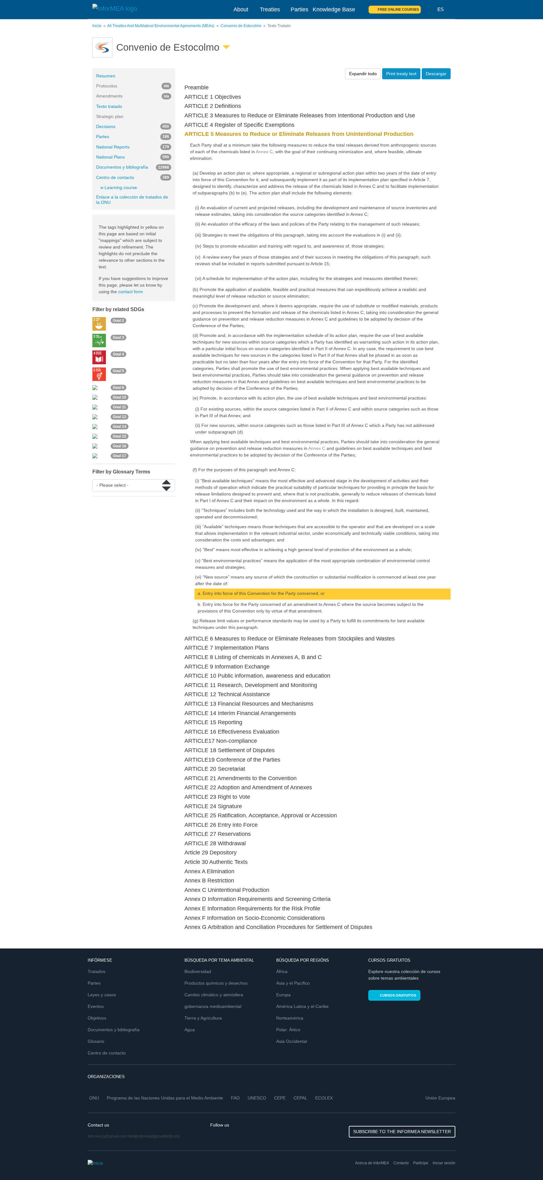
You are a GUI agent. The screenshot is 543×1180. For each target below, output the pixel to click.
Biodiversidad (197, 971)
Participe (420, 1163)
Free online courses (398, 9)
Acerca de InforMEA (372, 1163)
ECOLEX (324, 1097)
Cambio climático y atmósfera (213, 994)
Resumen (105, 75)
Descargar (436, 73)
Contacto (401, 1163)
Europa (283, 994)
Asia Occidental (291, 1041)
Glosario (96, 1041)
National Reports (132, 146)
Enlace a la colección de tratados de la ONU (132, 199)
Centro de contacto (132, 177)
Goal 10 (119, 397)
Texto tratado (109, 106)
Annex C (264, 151)
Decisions (132, 126)
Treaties (270, 9)
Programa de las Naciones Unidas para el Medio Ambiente (165, 1097)
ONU (94, 1097)
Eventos (96, 1006)
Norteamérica (289, 1018)
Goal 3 (118, 337)
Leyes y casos (102, 994)
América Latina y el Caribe (302, 1006)
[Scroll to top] (525, 1162)
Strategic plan (109, 116)
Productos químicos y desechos (216, 983)
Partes (132, 136)
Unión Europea (440, 1097)
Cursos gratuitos (398, 995)
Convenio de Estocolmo (241, 26)
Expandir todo (363, 73)
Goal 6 (118, 387)
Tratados (96, 971)
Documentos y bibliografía (132, 167)
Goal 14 (119, 426)
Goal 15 (119, 436)
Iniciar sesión (444, 1163)
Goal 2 (118, 320)
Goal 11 (119, 407)
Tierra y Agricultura (203, 1018)
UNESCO (257, 1097)
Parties (299, 9)
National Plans (132, 156)
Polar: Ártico (288, 1029)
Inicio (96, 26)
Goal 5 (118, 371)
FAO (235, 1097)
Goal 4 (118, 354)
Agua (189, 1029)
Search (429, 9)
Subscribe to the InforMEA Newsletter (402, 1131)
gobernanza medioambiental (212, 1006)
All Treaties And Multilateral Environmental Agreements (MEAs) (160, 26)
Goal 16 (119, 446)
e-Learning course (119, 187)
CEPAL (300, 1097)
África (282, 971)
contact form (130, 291)
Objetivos (97, 1018)
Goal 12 (119, 417)
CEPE (280, 1097)
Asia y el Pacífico (293, 983)
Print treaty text (401, 73)
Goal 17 (119, 456)
